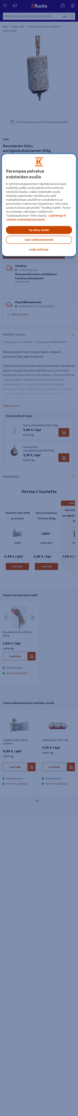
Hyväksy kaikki (39, 230)
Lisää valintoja (38, 249)
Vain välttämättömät (39, 239)
